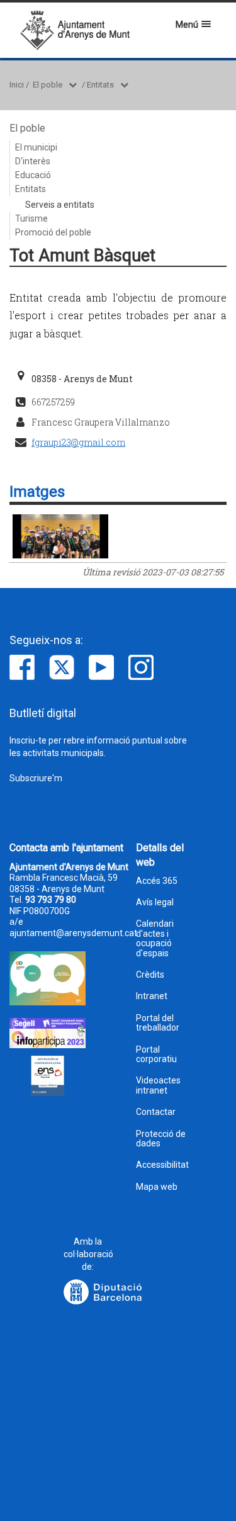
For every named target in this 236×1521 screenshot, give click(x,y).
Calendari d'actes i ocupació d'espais (155, 938)
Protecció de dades (161, 1138)
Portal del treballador (157, 1023)
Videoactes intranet (158, 1085)
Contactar (156, 1112)
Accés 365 (156, 881)
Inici (16, 84)
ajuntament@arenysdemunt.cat (73, 933)
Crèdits (150, 975)
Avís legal (155, 902)
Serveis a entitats (59, 205)
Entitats (100, 84)
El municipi (36, 147)
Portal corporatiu (156, 1054)
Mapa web (156, 1187)
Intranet (151, 996)
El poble (47, 84)
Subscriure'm (35, 778)
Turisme (31, 218)
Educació (33, 175)
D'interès (32, 161)
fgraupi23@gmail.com (78, 442)
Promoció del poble (53, 232)
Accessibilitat (162, 1165)
